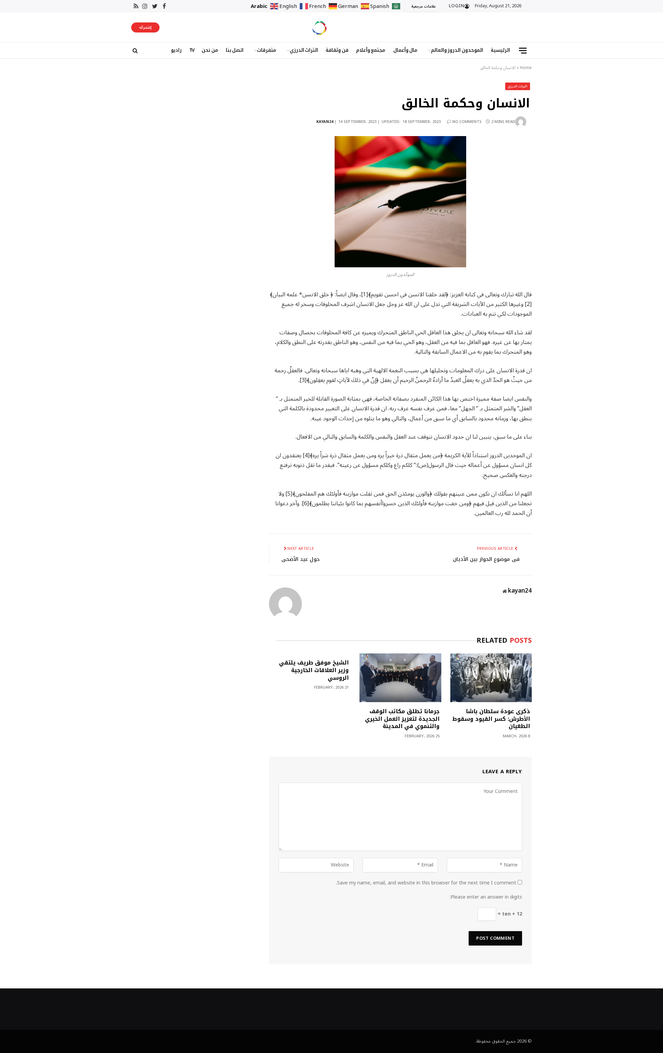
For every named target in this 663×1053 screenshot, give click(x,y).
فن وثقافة (337, 50)
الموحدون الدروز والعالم (457, 50)
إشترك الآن (145, 27)
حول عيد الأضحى (300, 559)
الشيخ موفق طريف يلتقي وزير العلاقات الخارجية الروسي (314, 670)
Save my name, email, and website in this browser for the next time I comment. (426, 883)
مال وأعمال (405, 50)
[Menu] (523, 50)
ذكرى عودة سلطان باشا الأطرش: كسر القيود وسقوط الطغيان (491, 719)
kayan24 (324, 122)
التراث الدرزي (304, 50)
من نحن (210, 50)
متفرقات (266, 50)
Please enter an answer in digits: (486, 897)
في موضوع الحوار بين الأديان (486, 559)
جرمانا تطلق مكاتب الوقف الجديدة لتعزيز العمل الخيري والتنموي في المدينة (402, 719)
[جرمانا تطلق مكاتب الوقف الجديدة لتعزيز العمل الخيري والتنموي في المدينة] (400, 677)
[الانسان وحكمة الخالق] (400, 202)
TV (191, 50)
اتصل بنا (235, 50)
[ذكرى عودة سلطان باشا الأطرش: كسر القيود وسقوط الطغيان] (491, 677)
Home (526, 68)
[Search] (134, 50)
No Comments (467, 122)
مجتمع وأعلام (371, 50)
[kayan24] (319, 27)
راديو (176, 50)
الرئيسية (500, 50)
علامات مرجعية (423, 6)
